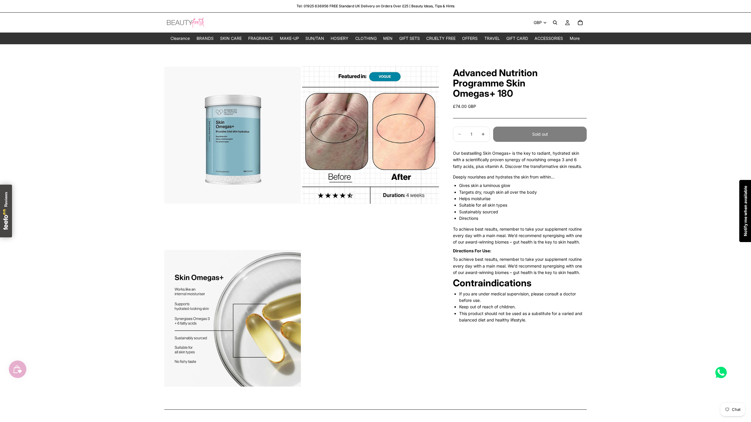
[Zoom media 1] (232, 135)
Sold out (540, 134)
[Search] (555, 22)
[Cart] (580, 22)
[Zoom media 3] (232, 318)
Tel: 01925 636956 (313, 6)
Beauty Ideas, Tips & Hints (432, 6)
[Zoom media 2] (370, 135)
